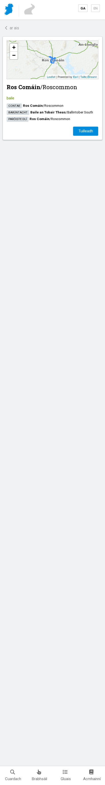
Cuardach (13, 779)
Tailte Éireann (88, 77)
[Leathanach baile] (9, 10)
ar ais (13, 28)
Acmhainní (92, 779)
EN (96, 8)
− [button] (14, 55)
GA (83, 8)
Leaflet (51, 77)
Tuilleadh (85, 131)
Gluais (66, 779)
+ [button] (14, 47)
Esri (75, 77)
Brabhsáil (39, 779)
